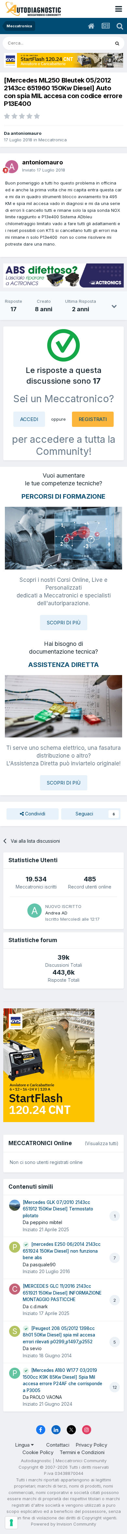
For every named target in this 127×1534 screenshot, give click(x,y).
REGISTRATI (93, 419)
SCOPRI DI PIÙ (63, 623)
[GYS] (63, 60)
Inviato (43, 170)
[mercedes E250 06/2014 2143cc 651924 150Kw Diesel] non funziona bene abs (62, 1251)
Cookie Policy (37, 1452)
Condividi (34, 813)
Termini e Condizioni (82, 1452)
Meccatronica (52, 139)
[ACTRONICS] (63, 275)
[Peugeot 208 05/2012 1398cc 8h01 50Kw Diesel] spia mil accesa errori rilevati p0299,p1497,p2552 (59, 1335)
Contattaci (57, 1445)
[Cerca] (117, 43)
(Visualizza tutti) (102, 1143)
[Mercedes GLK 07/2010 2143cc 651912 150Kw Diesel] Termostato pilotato (58, 1209)
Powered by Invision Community (63, 1524)
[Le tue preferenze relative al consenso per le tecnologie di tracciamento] (11, 1522)
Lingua (23, 1445)
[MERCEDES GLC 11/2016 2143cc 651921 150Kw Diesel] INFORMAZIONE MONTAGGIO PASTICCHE (62, 1293)
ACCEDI (29, 419)
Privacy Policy (91, 1445)
